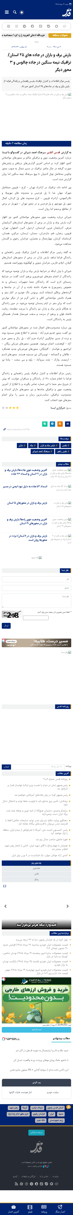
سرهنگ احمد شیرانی (41, 451)
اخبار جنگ (60, 1212)
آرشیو (15, 1176)
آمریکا (25, 1107)
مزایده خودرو (52, 1092)
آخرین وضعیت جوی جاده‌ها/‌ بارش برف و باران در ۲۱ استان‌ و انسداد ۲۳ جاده (26, 472)
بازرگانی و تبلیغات (28, 1176)
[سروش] (32, 26)
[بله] (48, 26)
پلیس (64, 445)
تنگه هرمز (40, 1120)
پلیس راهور (62, 451)
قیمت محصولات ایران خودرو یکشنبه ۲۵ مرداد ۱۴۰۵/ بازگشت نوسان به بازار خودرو (35, 963)
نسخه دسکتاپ (36, 1132)
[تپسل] (3, 640)
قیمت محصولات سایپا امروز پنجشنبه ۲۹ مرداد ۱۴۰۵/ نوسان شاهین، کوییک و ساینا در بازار (35, 955)
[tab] (36, 863)
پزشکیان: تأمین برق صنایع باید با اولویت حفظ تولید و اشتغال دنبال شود (35, 803)
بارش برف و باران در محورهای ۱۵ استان (27, 503)
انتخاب (6, 767)
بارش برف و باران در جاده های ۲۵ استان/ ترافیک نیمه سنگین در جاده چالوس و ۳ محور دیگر (39, 62)
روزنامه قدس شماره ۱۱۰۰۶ (55, 779)
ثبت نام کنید (36, 1029)
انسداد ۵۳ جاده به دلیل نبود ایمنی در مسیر (25, 487)
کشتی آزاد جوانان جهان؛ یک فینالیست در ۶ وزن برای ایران (40, 855)
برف (31, 445)
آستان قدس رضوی (55, 1107)
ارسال (6, 625)
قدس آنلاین (64, 12)
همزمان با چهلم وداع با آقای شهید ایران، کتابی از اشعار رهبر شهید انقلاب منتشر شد (36, 847)
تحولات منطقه (60, 35)
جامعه (36, 42)
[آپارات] (8, 26)
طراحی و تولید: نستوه (35, 1166)
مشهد (60, 1114)
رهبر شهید (13, 1107)
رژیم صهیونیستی (56, 1120)
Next (5, 906)
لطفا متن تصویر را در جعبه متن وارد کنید (54, 612)
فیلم (30, 1212)
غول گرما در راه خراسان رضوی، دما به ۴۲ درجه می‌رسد (42, 940)
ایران (52, 1114)
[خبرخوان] (16, 1184)
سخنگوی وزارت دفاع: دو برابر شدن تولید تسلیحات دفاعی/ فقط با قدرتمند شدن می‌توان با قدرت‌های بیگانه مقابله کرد (36, 822)
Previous (67, 906)
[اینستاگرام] (16, 26)
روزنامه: (68, 766)
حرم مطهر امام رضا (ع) (18, 1114)
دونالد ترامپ (37, 1107)
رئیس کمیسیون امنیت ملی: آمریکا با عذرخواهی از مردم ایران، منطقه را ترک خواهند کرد (35, 831)
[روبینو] (56, 26)
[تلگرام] (24, 26)
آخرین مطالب (63, 773)
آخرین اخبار (13, 1212)
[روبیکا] (64, 26)
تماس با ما (44, 1176)
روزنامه (44, 1212)
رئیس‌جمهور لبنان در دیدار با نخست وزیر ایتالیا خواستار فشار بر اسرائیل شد (37, 787)
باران (21, 445)
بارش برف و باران (47, 445)
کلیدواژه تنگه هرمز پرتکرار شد (36, 925)
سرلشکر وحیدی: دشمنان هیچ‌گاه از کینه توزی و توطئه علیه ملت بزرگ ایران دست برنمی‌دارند (37, 812)
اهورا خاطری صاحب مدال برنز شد (52, 839)
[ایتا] (40, 26)
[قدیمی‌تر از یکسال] (60, 474)
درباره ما (55, 1176)
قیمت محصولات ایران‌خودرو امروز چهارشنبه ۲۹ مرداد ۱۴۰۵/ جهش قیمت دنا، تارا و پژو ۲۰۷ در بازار (36, 971)
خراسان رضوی (39, 1114)
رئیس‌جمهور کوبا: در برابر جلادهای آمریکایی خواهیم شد (41, 795)
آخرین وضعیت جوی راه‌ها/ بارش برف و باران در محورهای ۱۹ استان (27, 522)
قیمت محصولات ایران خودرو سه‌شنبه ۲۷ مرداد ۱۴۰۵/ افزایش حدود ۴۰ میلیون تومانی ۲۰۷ (35, 946)
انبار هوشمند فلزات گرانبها (20, 1092)
